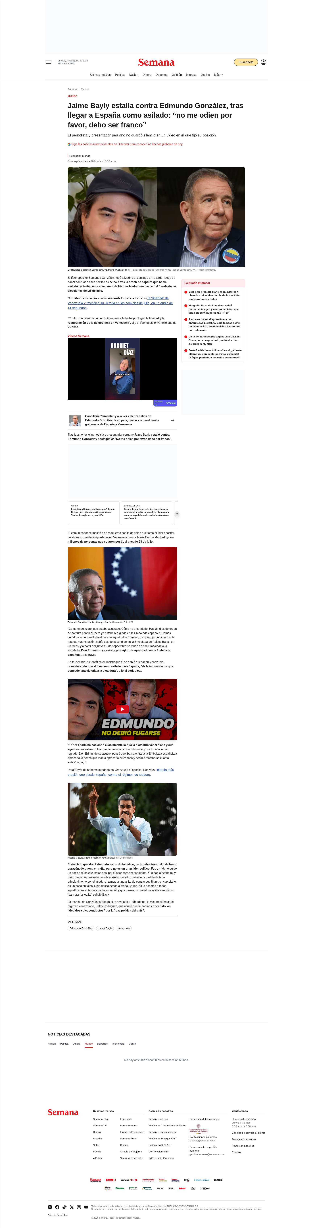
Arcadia (97, 1138)
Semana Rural (128, 1138)
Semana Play (100, 1119)
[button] (122, 709)
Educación (126, 1119)
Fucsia (97, 1151)
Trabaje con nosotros (244, 1139)
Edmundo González (81, 928)
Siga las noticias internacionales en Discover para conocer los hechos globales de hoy (127, 144)
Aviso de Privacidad (61, 1215)
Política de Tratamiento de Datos (167, 1125)
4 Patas (97, 1158)
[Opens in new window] (57, 1207)
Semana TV (100, 1125)
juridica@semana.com (202, 1140)
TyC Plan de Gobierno (161, 1158)
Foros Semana (128, 1125)
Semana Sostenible (131, 1158)
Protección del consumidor (204, 1119)
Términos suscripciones (162, 1132)
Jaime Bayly (105, 928)
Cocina (124, 1145)
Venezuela (124, 928)
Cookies (236, 1152)
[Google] (50, 1207)
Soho (96, 1145)
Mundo (85, 89)
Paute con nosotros (243, 1145)
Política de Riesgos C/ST (163, 1138)
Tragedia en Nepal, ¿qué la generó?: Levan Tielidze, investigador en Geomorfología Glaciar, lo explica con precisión (92, 512)
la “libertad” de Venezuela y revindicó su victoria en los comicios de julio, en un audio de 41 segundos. (120, 303)
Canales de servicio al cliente (248, 1132)
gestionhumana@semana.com (207, 1154)
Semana (72, 89)
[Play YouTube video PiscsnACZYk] (122, 709)
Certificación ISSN (159, 1151)
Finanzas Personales (132, 1132)
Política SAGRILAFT (160, 1145)
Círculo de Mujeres (131, 1151)
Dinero (97, 1132)
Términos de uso (158, 1119)
